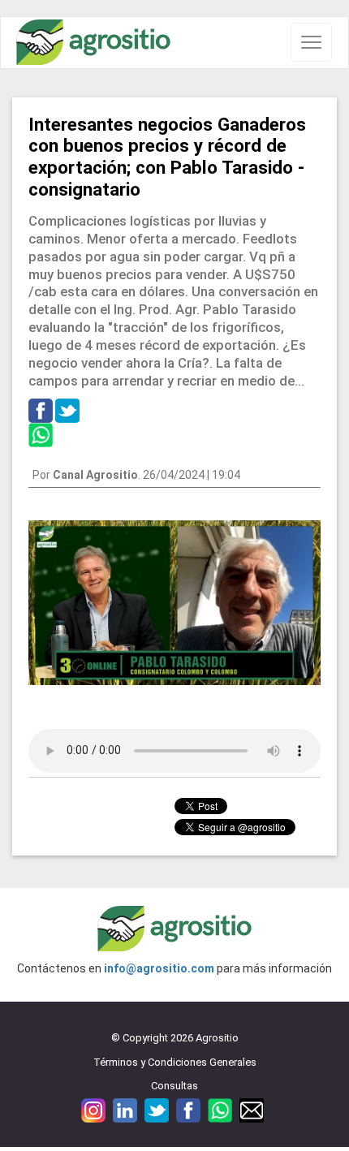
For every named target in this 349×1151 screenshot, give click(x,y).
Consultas (174, 1086)
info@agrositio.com (159, 968)
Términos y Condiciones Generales (174, 1062)
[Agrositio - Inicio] (93, 42)
